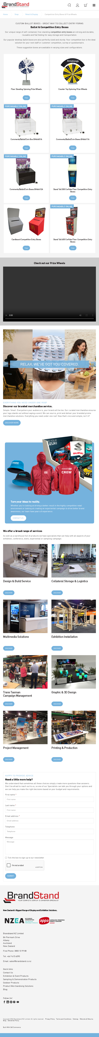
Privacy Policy (50, 1019)
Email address (12, 816)
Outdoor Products (11, 983)
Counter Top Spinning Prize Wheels (72, 89)
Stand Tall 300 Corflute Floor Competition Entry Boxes (72, 190)
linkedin (7, 1002)
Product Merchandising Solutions (18, 986)
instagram (14, 1002)
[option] (49, 364)
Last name (10, 805)
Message (9, 837)
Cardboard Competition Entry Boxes (26, 239)
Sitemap (75, 1019)
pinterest (11, 1002)
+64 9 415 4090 (13, 956)
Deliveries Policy (13, 1020)
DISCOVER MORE (12, 423)
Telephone (10, 826)
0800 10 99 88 (20, 951)
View (26, 98)
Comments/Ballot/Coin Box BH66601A (26, 139)
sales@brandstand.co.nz (20, 961)
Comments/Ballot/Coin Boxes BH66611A (72, 139)
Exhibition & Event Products (15, 976)
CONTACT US (18, 518)
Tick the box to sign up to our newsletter (26, 857)
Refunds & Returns (86, 1019)
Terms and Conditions (63, 1019)
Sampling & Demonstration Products (19, 979)
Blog (5, 989)
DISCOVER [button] (8, 593)
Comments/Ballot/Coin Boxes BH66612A (26, 189)
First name (10, 794)
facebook (4, 1002)
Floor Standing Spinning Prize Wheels (26, 89)
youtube (17, 1002)
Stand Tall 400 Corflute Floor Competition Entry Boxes (72, 240)
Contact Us (8, 972)
